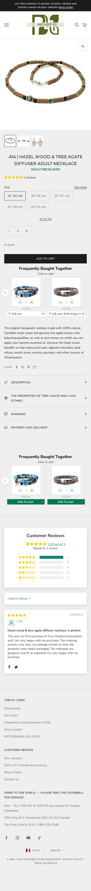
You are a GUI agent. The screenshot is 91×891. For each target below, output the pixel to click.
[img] (17, 615)
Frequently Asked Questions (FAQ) (27, 722)
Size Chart (11, 715)
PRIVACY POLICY (73, 859)
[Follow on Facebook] (6, 838)
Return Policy (13, 772)
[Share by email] (34, 367)
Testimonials (12, 708)
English (55, 850)
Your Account (13, 758)
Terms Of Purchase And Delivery (25, 765)
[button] (13, 177)
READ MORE (66, 7)
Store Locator (13, 729)
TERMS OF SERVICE (45, 863)
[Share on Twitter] (22, 367)
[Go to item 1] (10, 141)
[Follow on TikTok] (39, 838)
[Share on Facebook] (16, 367)
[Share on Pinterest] (28, 367)
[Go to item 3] (37, 141)
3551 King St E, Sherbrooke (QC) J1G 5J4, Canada (37, 818)
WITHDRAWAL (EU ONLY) (22, 736)
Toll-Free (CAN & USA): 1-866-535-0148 (31, 825)
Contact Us (11, 779)
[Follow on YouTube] (28, 838)
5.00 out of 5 (56, 544)
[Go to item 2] (24, 141)
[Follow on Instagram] (17, 838)
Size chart (80, 187)
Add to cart (45, 259)
